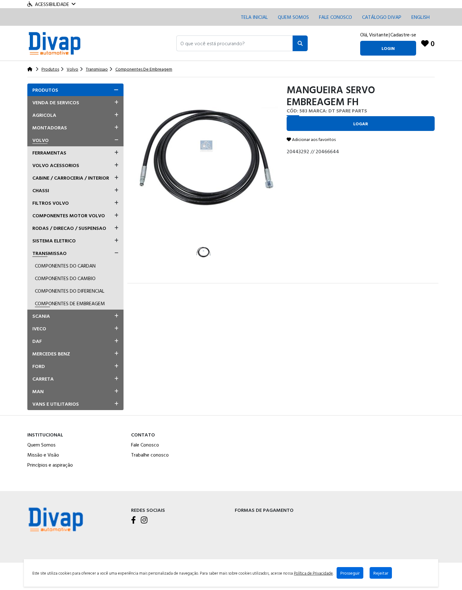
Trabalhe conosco (150, 454)
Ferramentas (49, 152)
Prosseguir (350, 573)
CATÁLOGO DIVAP (381, 17)
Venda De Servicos (55, 102)
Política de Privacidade (313, 573)
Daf (37, 341)
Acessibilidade (52, 4)
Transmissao (49, 253)
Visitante (378, 34)
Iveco (39, 328)
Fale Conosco (145, 444)
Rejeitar (380, 573)
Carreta (43, 378)
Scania (41, 316)
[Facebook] (133, 520)
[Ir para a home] (55, 518)
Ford (38, 366)
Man (38, 391)
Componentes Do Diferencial (69, 291)
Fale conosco (335, 17)
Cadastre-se (403, 34)
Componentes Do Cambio (65, 278)
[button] (234, 43)
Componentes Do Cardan (65, 265)
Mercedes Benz (51, 353)
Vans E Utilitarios (55, 404)
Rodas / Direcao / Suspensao (69, 228)
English (420, 17)
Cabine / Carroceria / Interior (70, 177)
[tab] (75, 90)
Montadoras (49, 127)
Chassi (40, 190)
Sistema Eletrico (54, 240)
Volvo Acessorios (55, 165)
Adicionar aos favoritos (313, 139)
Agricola (44, 115)
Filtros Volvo (50, 203)
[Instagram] (144, 520)
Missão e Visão (43, 454)
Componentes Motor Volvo (68, 215)
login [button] (388, 48)
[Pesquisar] (300, 43)
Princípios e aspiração (50, 464)
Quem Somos (293, 17)
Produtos (45, 90)
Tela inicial (254, 17)
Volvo (40, 140)
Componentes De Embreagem (70, 303)
